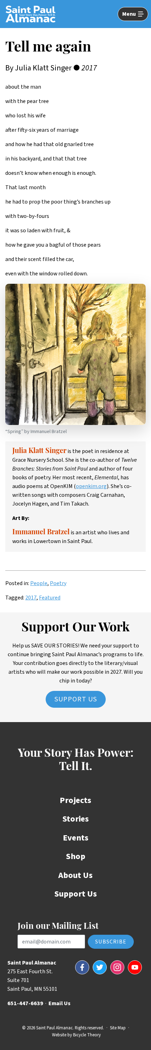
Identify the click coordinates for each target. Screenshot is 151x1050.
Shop (75, 856)
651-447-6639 (25, 1003)
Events (75, 838)
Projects (75, 800)
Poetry (58, 583)
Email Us (59, 1003)
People (38, 583)
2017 (31, 598)
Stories (76, 819)
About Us (75, 875)
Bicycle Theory (87, 1035)
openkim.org (91, 486)
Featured (49, 598)
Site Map (118, 1028)
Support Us (75, 699)
